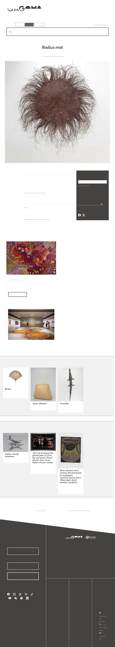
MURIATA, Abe (38, 399)
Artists (92, 16)
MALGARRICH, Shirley (53, 55)
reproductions (40, 502)
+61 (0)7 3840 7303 (103, 619)
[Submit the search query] (8, 32)
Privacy (25, 642)
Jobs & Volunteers (11, 642)
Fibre (25, 204)
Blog (55, 599)
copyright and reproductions (78, 502)
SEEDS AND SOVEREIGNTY (18, 274)
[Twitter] (83, 215)
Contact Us (103, 628)
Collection (23, 16)
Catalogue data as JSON (88, 204)
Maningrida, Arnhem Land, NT (35, 216)
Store (55, 596)
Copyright (35, 642)
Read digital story (17, 287)
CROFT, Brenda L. (39, 460)
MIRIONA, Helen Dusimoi (14, 384)
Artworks (81, 16)
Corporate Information (51, 642)
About (55, 601)
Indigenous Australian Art (34, 190)
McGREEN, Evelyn (67, 480)
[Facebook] (79, 215)
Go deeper (103, 16)
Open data (57, 588)
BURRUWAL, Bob (66, 399)
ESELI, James (10, 452)
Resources (39, 24)
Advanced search (102, 24)
